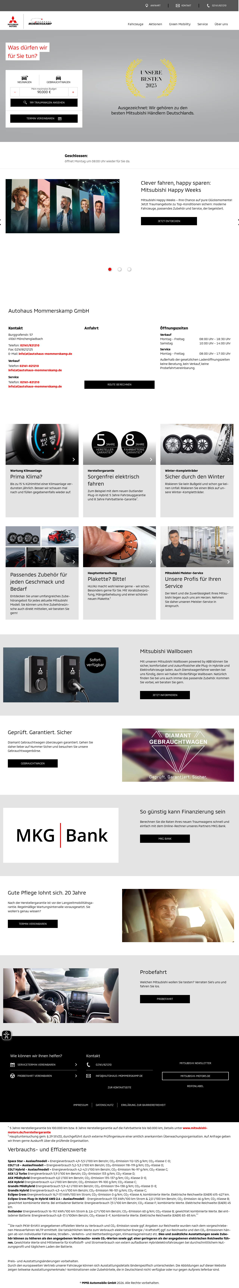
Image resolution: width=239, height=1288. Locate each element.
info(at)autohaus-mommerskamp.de (45, 353)
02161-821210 (29, 366)
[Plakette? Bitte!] (119, 546)
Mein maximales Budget (44, 88)
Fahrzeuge (135, 24)
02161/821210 (29, 345)
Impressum (80, 1104)
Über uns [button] (221, 24)
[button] (44, 118)
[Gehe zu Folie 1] (110, 269)
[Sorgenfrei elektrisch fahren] (119, 444)
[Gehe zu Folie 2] (119, 269)
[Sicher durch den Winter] (196, 444)
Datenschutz (105, 1104)
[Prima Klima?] (42, 444)
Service (203, 24)
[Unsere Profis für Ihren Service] (196, 546)
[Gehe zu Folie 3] (129, 269)
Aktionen (155, 24)
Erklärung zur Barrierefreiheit (143, 1104)
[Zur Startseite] (36, 21)
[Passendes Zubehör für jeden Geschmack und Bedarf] (42, 546)
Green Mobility (179, 24)
